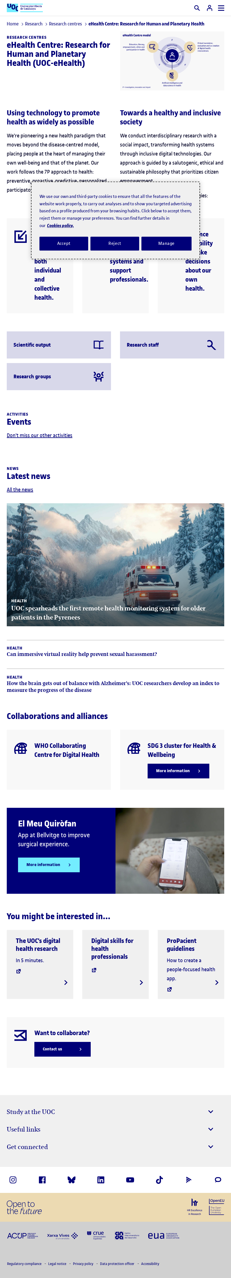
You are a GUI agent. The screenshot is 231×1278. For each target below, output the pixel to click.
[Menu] (221, 8)
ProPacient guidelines (181, 944)
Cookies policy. (60, 225)
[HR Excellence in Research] (194, 1207)
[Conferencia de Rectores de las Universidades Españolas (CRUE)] (96, 1235)
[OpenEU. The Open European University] (216, 1206)
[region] (115, 220)
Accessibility (150, 1263)
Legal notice (57, 1263)
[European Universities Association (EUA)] (163, 1235)
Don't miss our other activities (39, 435)
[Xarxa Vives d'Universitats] (62, 1235)
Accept (64, 243)
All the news (20, 489)
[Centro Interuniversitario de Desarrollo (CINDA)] (127, 1235)
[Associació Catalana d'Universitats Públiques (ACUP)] (22, 1235)
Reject (114, 243)
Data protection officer (117, 1263)
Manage (166, 243)
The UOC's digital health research (38, 944)
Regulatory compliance (24, 1263)
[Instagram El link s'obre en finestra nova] (13, 1180)
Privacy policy (83, 1263)
